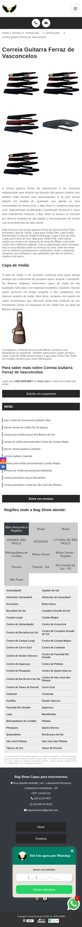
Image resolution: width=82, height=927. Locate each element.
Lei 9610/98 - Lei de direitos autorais (24, 763)
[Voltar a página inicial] (9, 8)
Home (41, 827)
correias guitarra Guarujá (18, 456)
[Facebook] (45, 898)
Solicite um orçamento (41, 393)
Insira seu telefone (44, 869)
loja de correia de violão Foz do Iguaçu (26, 427)
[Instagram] (37, 898)
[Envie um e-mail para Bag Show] (46, 23)
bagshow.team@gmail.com (42, 810)
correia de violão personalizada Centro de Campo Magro (36, 441)
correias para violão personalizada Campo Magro (32, 463)
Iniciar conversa (44, 889)
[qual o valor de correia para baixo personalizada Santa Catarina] (61, 124)
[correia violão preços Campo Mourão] (61, 84)
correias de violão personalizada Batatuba (28, 470)
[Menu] (75, 8)
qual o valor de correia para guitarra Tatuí (27, 420)
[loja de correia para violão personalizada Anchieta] (21, 164)
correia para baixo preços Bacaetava (25, 477)
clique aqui (43, 381)
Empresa (41, 838)
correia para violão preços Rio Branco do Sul (29, 434)
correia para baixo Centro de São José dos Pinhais (33, 484)
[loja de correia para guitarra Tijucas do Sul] (21, 84)
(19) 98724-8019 (42, 804)
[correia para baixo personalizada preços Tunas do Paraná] (21, 124)
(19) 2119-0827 (24, 381)
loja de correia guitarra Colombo (22, 449)
